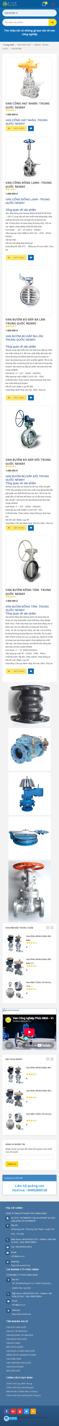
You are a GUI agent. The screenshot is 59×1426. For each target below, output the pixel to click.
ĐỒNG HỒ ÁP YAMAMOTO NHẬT (21, 1354)
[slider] (11, 110)
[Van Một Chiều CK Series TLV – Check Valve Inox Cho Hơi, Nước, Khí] (15, 989)
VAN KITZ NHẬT (13, 1343)
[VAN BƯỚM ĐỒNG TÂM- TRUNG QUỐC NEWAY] (29, 561)
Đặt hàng (19, 128)
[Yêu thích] (31, 128)
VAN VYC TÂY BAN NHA (16, 1331)
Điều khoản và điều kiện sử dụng (21, 1391)
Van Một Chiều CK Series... (39, 1113)
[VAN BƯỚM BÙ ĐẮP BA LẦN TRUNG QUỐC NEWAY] (29, 290)
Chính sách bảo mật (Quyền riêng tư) (23, 1395)
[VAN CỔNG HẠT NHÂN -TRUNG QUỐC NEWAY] (29, 78)
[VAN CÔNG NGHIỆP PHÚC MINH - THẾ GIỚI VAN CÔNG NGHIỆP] (14, 4)
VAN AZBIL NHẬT (14, 1358)
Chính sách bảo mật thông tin (20, 1387)
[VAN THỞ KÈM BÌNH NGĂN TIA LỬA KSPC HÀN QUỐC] (29, 793)
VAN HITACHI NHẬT (15, 1366)
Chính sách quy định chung (19, 1383)
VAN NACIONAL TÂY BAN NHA (19, 1335)
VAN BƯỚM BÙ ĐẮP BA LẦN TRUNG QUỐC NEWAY (25, 321)
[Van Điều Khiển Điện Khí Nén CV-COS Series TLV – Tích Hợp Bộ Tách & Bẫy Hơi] (15, 943)
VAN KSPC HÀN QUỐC (16, 1327)
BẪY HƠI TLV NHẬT (14, 1347)
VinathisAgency (39, 1417)
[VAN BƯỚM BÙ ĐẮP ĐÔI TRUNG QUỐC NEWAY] (29, 430)
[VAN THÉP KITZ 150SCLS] (29, 891)
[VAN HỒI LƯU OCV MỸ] (29, 749)
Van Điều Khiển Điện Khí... (39, 1067)
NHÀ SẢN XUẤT (13, 1370)
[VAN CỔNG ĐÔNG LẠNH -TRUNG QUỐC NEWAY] (29, 157)
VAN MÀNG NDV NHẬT (16, 1339)
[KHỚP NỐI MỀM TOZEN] (29, 704)
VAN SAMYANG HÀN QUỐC (18, 1362)
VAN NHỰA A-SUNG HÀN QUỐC (20, 1350)
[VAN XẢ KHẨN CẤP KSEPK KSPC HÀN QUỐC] (29, 837)
